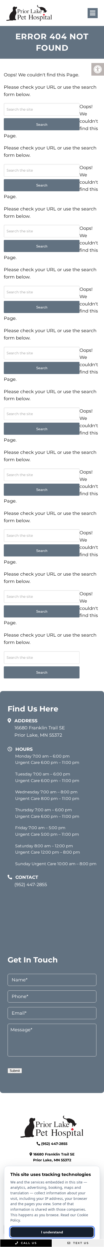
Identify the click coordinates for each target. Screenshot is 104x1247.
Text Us (80, 1243)
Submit (15, 1071)
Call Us (28, 1243)
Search (41, 672)
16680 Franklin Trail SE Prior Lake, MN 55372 (39, 731)
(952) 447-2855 (30, 884)
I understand (52, 1232)
